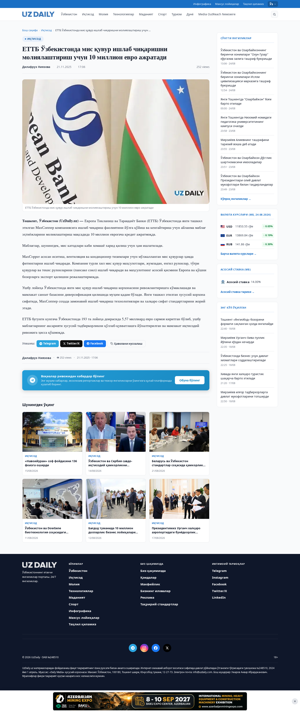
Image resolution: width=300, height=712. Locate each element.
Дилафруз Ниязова (36, 67)
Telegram (49, 343)
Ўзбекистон (69, 14)
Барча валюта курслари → (239, 254)
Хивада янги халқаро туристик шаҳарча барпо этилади (242, 376)
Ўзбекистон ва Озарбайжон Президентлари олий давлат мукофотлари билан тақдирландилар (247, 180)
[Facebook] (156, 648)
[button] (274, 14)
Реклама (147, 597)
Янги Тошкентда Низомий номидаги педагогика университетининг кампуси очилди (246, 122)
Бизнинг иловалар (155, 591)
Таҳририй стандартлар (159, 604)
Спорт (162, 14)
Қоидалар (148, 577)
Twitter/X (73, 343)
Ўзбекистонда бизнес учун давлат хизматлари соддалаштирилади (244, 358)
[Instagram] (144, 648)
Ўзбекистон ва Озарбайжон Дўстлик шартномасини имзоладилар (246, 160)
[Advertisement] (150, 701)
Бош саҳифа (30, 30)
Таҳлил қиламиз (253, 4)
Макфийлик (150, 584)
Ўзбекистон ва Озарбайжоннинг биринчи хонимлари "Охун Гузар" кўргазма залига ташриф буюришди (246, 54)
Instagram (220, 577)
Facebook (96, 343)
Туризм (177, 14)
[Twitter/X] (167, 648)
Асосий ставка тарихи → (237, 292)
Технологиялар (123, 14)
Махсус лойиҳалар (227, 4)
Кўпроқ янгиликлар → (236, 199)
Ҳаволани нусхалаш (128, 343)
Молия (103, 14)
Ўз (271, 4)
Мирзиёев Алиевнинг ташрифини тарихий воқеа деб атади (245, 142)
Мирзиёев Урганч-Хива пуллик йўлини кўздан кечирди (242, 340)
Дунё (190, 14)
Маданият (146, 14)
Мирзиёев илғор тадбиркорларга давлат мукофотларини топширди (245, 394)
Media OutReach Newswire (217, 14)
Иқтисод (88, 14)
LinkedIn (219, 597)
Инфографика (202, 4)
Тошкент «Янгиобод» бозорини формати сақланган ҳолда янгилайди (247, 322)
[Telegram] (133, 648)
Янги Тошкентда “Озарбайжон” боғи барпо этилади (246, 101)
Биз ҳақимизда (153, 571)
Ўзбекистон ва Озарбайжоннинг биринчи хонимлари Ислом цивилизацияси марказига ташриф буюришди (246, 79)
